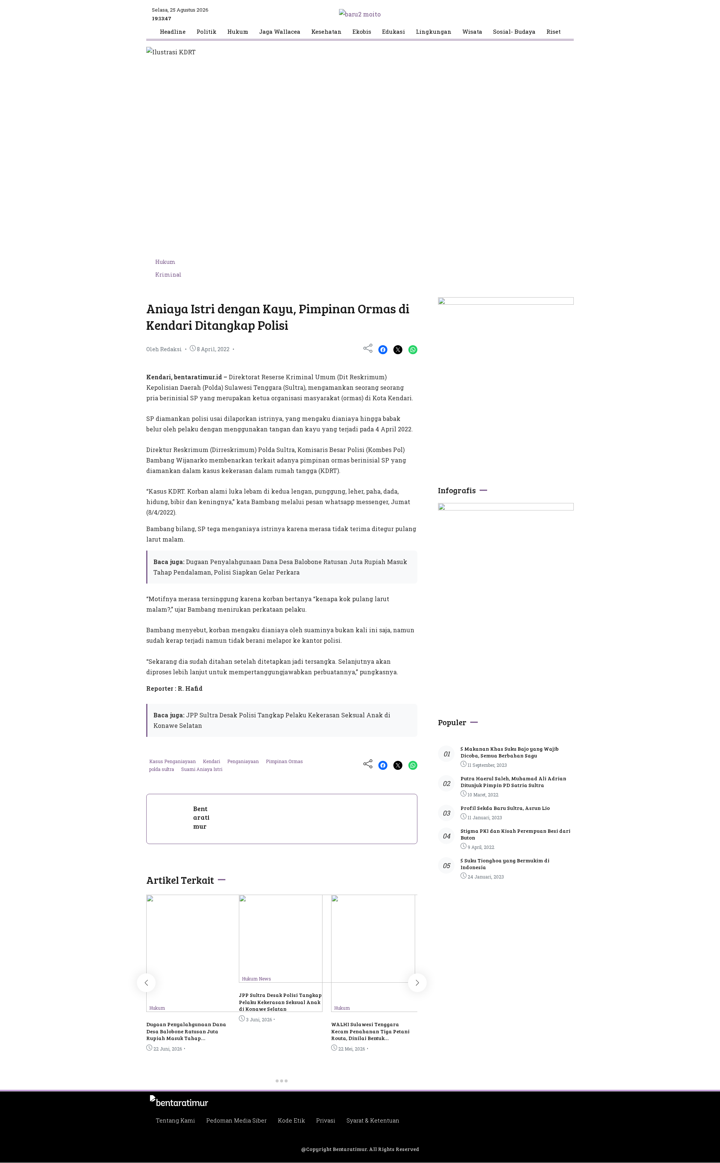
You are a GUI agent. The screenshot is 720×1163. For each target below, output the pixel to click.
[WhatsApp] (412, 349)
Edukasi (393, 31)
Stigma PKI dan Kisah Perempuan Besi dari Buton (515, 834)
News (265, 979)
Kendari (212, 761)
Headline (173, 31)
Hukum (237, 31)
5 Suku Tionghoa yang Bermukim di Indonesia (504, 864)
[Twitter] (397, 349)
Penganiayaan (243, 761)
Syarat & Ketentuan (372, 1120)
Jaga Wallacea (279, 31)
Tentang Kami (175, 1120)
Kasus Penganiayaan (173, 761)
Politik (206, 31)
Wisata (472, 31)
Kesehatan (326, 31)
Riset (553, 31)
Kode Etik (291, 1120)
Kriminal (168, 274)
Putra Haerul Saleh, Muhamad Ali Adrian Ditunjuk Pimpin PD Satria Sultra (513, 782)
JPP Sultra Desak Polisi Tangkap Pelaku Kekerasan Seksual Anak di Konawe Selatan (280, 1001)
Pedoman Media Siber (236, 1120)
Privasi (325, 1120)
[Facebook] (382, 349)
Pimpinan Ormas (284, 761)
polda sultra (162, 769)
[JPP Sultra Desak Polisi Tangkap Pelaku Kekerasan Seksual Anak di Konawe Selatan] (327, 980)
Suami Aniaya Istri (201, 769)
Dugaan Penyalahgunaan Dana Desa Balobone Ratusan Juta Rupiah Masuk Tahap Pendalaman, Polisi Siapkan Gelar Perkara (186, 1038)
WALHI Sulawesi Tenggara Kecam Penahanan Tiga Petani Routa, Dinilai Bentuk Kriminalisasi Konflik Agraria (370, 1034)
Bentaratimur (201, 817)
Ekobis (361, 31)
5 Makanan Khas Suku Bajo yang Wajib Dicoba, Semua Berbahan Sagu (509, 752)
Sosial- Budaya (514, 31)
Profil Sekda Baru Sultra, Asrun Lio (505, 807)
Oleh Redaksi (164, 349)
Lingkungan (434, 31)
